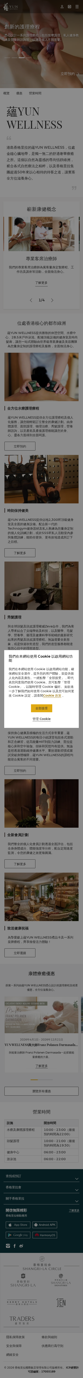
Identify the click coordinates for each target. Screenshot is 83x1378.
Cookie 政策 (52, 695)
